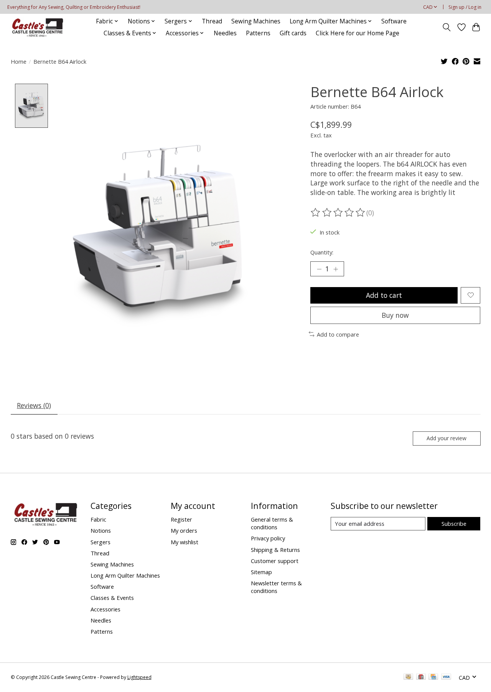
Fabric (98, 519)
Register (181, 519)
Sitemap (261, 572)
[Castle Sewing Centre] (37, 27)
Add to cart (384, 295)
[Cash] (408, 677)
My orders (184, 530)
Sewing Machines (255, 21)
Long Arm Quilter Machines (125, 575)
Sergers (100, 542)
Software (394, 21)
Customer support (274, 561)
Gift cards (293, 33)
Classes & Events (112, 597)
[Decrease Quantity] (319, 268)
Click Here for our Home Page (357, 33)
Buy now (395, 315)
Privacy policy (268, 538)
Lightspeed (139, 677)
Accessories (105, 609)
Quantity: (321, 252)
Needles (225, 33)
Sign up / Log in (464, 7)
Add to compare (338, 334)
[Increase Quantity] (335, 268)
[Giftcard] (421, 677)
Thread (212, 21)
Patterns (258, 33)
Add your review (446, 438)
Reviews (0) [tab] (34, 405)
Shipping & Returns (275, 549)
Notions (101, 530)
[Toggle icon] (446, 27)
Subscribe (454, 523)
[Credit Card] (433, 677)
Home (18, 61)
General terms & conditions (272, 523)
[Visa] (446, 677)
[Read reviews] (338, 213)
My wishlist (184, 542)
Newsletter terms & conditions (276, 587)
